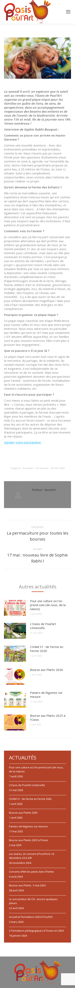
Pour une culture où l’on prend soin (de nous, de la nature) (48, 605)
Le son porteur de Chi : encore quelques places (33, 901)
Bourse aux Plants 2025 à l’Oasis (47, 718)
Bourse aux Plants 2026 (46, 670)
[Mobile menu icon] (68, 12)
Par (42, 468)
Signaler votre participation (22, 442)
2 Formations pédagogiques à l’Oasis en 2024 (36, 930)
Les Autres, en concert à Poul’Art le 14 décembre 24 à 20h (31, 856)
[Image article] (15, 608)
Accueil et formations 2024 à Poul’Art (31, 917)
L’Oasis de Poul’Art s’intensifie (43, 626)
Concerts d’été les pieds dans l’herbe (31, 871)
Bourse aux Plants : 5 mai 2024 (27, 885)
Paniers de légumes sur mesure (46, 695)
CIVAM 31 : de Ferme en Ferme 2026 (46, 649)
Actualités (28, 468)
